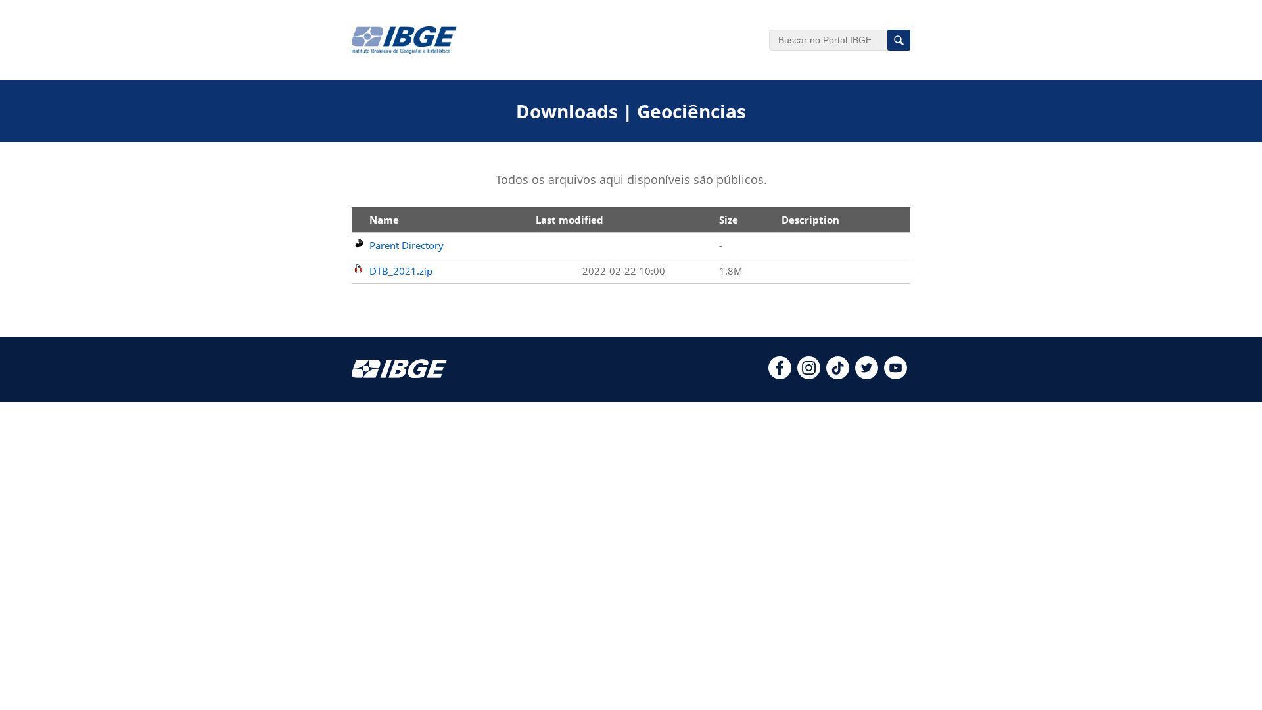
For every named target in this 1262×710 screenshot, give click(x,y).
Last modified (569, 219)
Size (728, 219)
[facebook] (779, 375)
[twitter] (866, 375)
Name (384, 219)
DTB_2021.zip (400, 270)
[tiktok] (837, 375)
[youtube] (895, 375)
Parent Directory (406, 245)
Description (810, 219)
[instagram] (808, 375)
